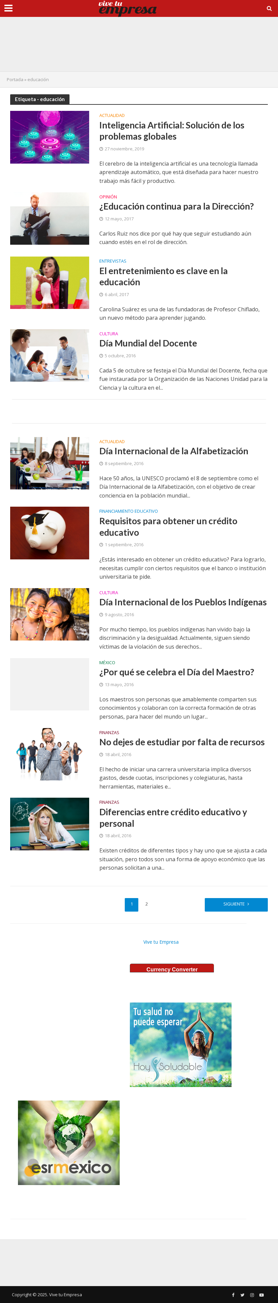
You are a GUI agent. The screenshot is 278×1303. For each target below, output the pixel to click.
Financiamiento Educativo (128, 511)
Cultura (108, 334)
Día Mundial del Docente (148, 343)
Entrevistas (112, 261)
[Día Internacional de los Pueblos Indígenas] (49, 614)
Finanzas (109, 732)
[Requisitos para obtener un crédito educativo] (49, 532)
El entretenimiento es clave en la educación (163, 276)
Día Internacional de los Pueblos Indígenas (183, 602)
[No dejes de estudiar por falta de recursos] (49, 753)
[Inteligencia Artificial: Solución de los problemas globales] (49, 136)
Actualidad (112, 115)
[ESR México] (69, 1143)
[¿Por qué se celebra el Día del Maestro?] (49, 683)
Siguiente (234, 904)
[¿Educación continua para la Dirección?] (49, 218)
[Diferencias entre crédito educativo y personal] (49, 823)
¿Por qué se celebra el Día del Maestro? (176, 672)
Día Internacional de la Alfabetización (173, 450)
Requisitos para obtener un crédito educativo (168, 526)
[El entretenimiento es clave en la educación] (49, 282)
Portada (15, 79)
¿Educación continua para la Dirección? (176, 206)
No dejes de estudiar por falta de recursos (182, 742)
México (107, 663)
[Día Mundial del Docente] (49, 355)
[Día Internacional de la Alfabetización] (49, 462)
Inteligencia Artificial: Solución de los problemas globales (171, 131)
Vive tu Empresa (161, 942)
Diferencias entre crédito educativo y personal (173, 817)
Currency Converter (172, 969)
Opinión (108, 197)
